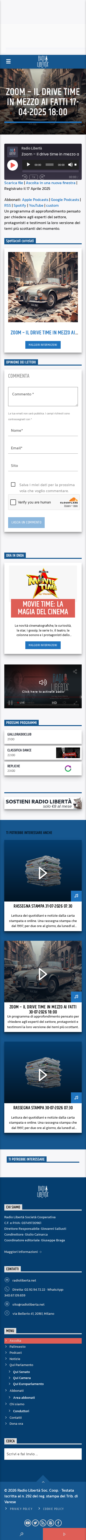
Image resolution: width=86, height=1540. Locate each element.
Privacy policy (21, 1509)
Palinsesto (18, 1346)
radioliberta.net (24, 1280)
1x (33, 177)
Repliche (13, 766)
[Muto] (70, 164)
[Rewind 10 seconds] (24, 177)
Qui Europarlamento (28, 1383)
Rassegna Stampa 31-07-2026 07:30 (43, 906)
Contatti (16, 1417)
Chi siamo (17, 1404)
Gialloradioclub (19, 734)
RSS (7, 205)
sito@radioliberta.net (28, 1304)
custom (52, 205)
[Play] (28, 164)
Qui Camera (22, 1377)
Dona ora (16, 1423)
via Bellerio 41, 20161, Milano (33, 1313)
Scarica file (13, 183)
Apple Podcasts (35, 199)
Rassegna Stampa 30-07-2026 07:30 (43, 1107)
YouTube (36, 205)
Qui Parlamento (21, 1364)
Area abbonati (24, 1397)
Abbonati (17, 1390)
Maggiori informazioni (43, 344)
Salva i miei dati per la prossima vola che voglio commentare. (47, 485)
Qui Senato (21, 1371)
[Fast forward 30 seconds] (42, 177)
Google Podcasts (65, 199)
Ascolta (15, 1340)
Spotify (20, 205)
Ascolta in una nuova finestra (50, 183)
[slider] (75, 164)
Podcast (16, 1352)
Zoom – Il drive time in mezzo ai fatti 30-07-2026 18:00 (43, 1010)
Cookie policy (53, 1509)
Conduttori (21, 1411)
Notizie (15, 1358)
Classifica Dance (19, 750)
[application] (50, 164)
